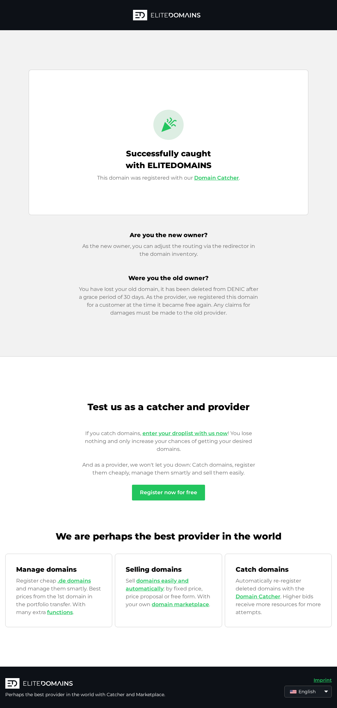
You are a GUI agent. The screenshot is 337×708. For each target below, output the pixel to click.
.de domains (74, 581)
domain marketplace (180, 604)
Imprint (323, 680)
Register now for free (168, 492)
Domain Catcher (216, 178)
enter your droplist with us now (185, 433)
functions (60, 612)
